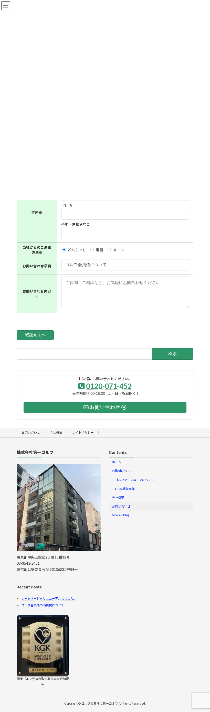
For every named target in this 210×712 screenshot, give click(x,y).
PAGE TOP (201, 686)
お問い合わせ (31, 432)
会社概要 (56, 432)
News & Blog (120, 515)
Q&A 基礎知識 (125, 489)
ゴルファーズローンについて (134, 480)
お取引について (122, 471)
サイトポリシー (83, 432)
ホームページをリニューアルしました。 (49, 598)
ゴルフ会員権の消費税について (42, 605)
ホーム (116, 462)
